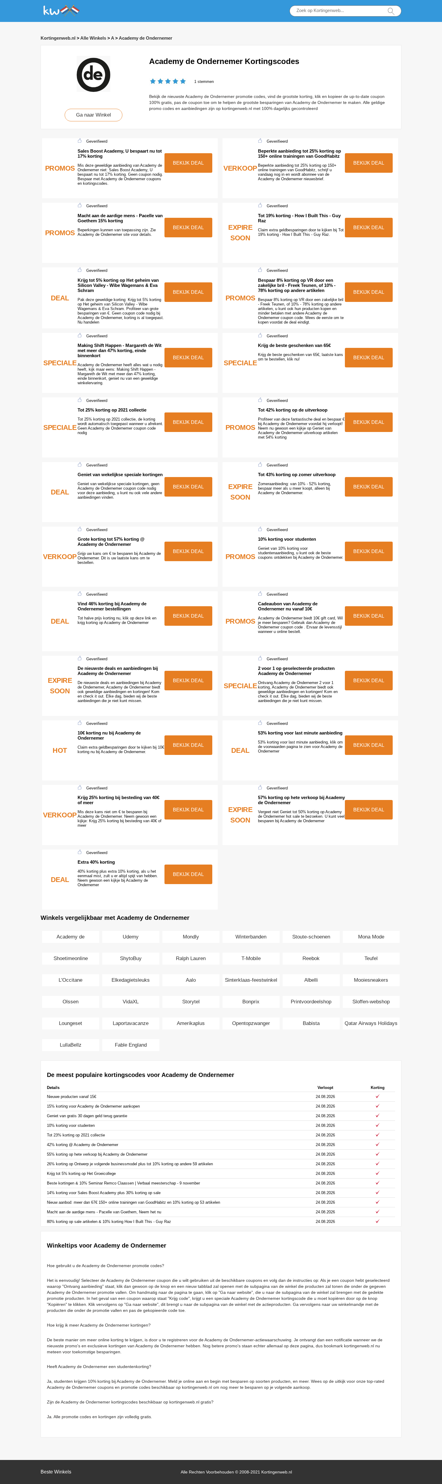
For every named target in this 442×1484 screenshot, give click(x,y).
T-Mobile (251, 958)
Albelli (311, 980)
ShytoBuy (131, 958)
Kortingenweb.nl (58, 38)
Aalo (191, 980)
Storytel (191, 1002)
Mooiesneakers (371, 980)
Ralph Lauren (191, 958)
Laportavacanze (131, 1023)
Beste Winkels (56, 1471)
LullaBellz (70, 1045)
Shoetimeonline (71, 958)
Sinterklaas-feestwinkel (251, 980)
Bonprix (250, 1002)
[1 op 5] (153, 82)
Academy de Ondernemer (145, 38)
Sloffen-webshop (371, 1002)
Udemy (131, 937)
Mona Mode (371, 937)
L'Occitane (70, 980)
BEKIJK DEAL (188, 163)
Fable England (131, 1045)
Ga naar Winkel (93, 115)
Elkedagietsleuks (131, 980)
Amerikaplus (191, 1023)
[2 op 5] (156, 82)
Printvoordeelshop (311, 1002)
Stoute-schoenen (311, 937)
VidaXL (131, 1002)
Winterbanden (250, 937)
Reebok (311, 958)
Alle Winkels (93, 38)
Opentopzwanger (251, 1023)
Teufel (371, 958)
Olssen (70, 1002)
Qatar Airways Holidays (371, 1023)
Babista (311, 1023)
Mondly (191, 937)
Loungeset (70, 1023)
